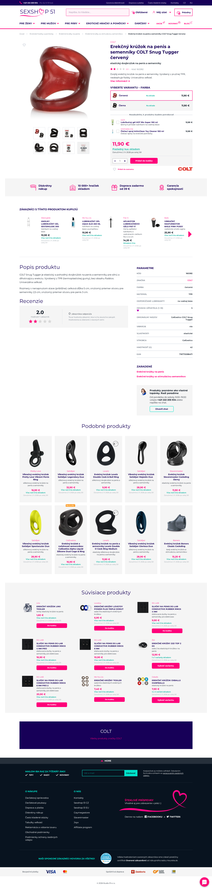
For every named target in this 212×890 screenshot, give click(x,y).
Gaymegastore (82, 812)
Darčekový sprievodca (37, 797)
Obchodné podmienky (37, 832)
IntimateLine (127, 129)
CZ (184, 3)
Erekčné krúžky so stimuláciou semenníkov (104, 34)
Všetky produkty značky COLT (106, 738)
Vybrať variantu (165, 665)
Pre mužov (48, 23)
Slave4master (81, 817)
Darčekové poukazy (35, 802)
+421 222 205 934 (30, 3)
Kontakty (175, 3)
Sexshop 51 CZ (81, 802)
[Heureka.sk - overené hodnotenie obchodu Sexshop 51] (106, 863)
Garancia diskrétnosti (115, 3)
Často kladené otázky (157, 3)
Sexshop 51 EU (81, 807)
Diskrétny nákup (34, 812)
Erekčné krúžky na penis (69, 34)
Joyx (76, 822)
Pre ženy (25, 23)
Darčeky (141, 23)
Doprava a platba (136, 3)
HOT (123, 120)
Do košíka (51, 625)
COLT (113, 42)
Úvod (21, 34)
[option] (44, 230)
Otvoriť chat (161, 409)
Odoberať (130, 773)
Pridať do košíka (144, 160)
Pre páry (71, 23)
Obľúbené (140, 12)
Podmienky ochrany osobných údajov (41, 838)
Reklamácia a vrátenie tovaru (41, 827)
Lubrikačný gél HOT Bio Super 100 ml (139, 122)
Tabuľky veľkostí (33, 822)
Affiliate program (83, 827)
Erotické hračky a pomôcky (106, 23)
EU (191, 3)
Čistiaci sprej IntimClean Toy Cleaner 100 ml (142, 131)
